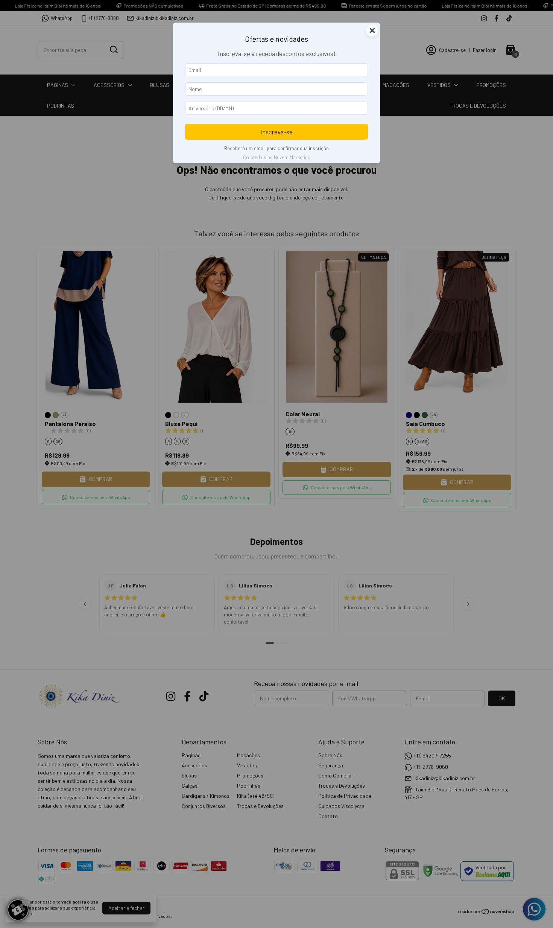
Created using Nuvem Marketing (276, 157)
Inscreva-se (276, 131)
